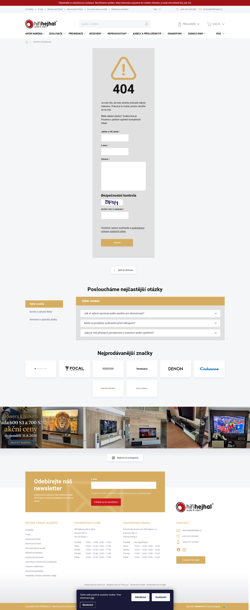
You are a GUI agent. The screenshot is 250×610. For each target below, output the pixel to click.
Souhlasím (160, 597)
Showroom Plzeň (55, 9)
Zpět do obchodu (125, 270)
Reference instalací (119, 9)
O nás (40, 9)
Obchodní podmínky (34, 571)
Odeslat (117, 242)
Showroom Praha (75, 9)
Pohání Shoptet (213, 606)
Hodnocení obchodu (34, 557)
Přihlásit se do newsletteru (106, 502)
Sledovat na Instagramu (127, 458)
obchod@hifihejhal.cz (192, 530)
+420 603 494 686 (190, 536)
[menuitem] (35, 33)
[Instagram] (184, 549)
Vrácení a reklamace (34, 566)
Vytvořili (189, 607)
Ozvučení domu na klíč (97, 9)
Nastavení (88, 604)
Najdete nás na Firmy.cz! (118, 585)
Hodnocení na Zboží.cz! (94, 585)
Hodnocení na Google (156, 585)
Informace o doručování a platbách (41, 562)
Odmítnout (140, 597)
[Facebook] (178, 549)
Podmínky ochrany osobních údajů (40, 575)
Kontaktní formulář (190, 560)
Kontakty (29, 9)
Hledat (146, 24)
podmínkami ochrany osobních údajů (134, 493)
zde (92, 598)
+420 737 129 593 (190, 542)
